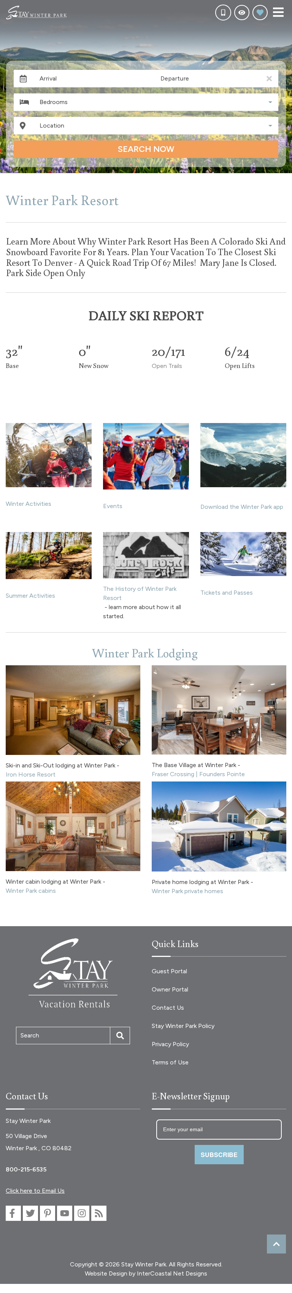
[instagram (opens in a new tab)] (81, 1213)
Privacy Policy (170, 1044)
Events (112, 506)
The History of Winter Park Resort (139, 593)
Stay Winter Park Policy (183, 1025)
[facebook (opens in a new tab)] (13, 1213)
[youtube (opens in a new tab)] (64, 1213)
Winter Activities (28, 503)
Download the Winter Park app (241, 506)
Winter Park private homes (187, 891)
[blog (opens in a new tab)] (98, 1213)
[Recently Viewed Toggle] (241, 12)
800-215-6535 (26, 1169)
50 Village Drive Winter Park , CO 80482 (38, 1142)
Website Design (106, 1273)
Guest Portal (169, 971)
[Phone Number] (223, 13)
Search (30, 1035)
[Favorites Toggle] (260, 12)
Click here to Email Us (35, 1190)
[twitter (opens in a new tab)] (30, 1213)
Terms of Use (170, 1062)
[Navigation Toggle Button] (278, 12)
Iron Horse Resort (31, 774)
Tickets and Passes (226, 592)
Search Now (146, 149)
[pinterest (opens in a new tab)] (47, 1213)
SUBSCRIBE (219, 1154)
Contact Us (168, 1007)
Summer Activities (30, 595)
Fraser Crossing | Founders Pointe (198, 774)
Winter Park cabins (31, 890)
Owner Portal (170, 989)
